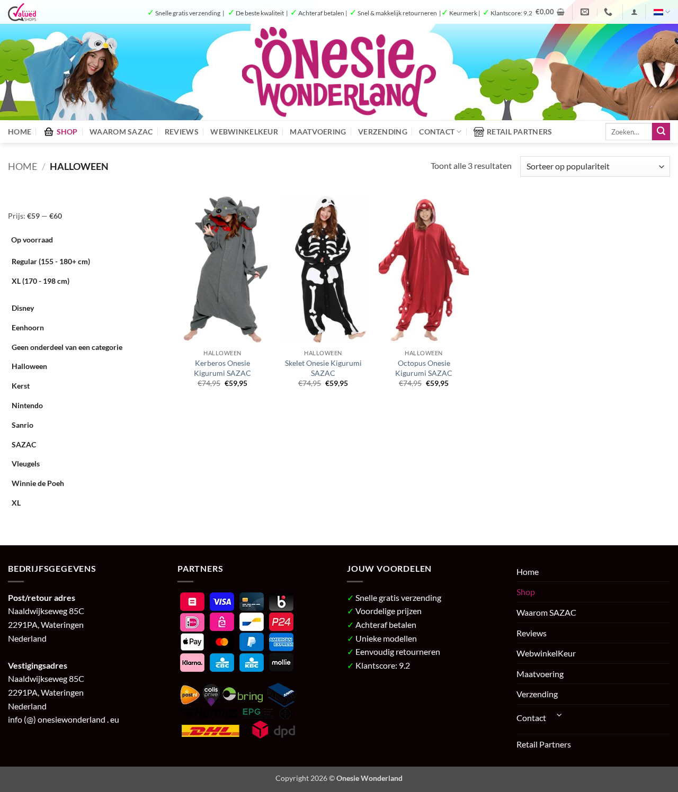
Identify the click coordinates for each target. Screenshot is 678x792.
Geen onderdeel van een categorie (67, 347)
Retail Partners (519, 131)
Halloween (29, 366)
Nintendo (27, 405)
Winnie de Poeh (38, 483)
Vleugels (26, 463)
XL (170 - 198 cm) (40, 280)
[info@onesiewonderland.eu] (586, 12)
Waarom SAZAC (121, 131)
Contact (436, 131)
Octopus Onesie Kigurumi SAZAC (423, 367)
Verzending (382, 131)
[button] (550, 12)
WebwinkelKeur (244, 131)
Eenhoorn (28, 327)
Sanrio (22, 424)
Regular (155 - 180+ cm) (51, 261)
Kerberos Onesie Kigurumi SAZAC (222, 367)
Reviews (182, 131)
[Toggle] (559, 715)
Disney (23, 307)
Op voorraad (32, 239)
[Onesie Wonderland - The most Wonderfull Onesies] (339, 72)
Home (19, 131)
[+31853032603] (609, 12)
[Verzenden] (661, 132)
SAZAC (24, 444)
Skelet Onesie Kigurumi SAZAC (323, 367)
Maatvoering (318, 131)
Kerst (21, 385)
